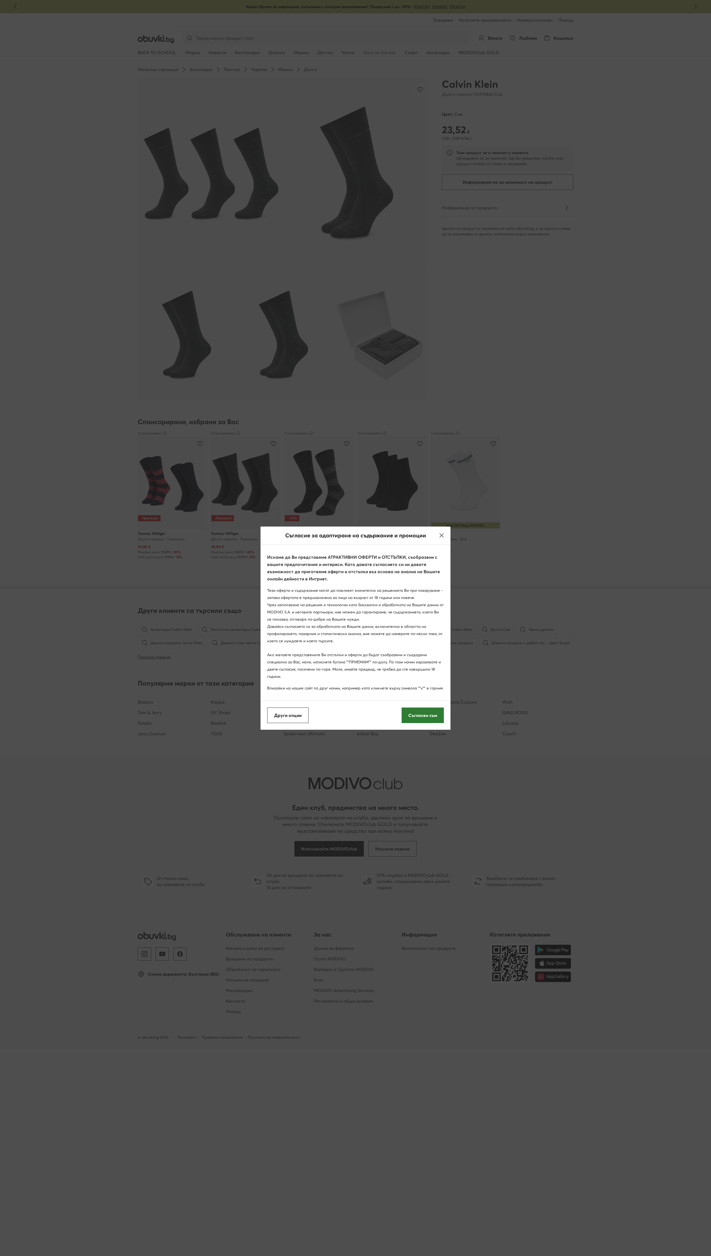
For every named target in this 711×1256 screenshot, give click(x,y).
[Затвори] (441, 535)
